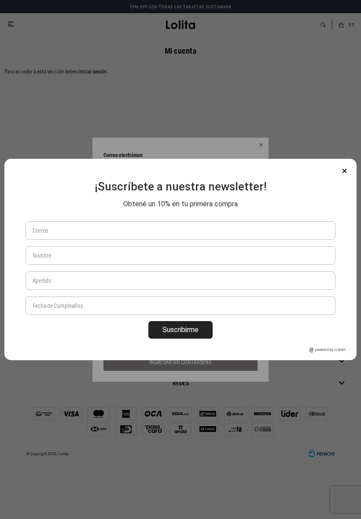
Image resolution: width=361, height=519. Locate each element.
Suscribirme (180, 329)
